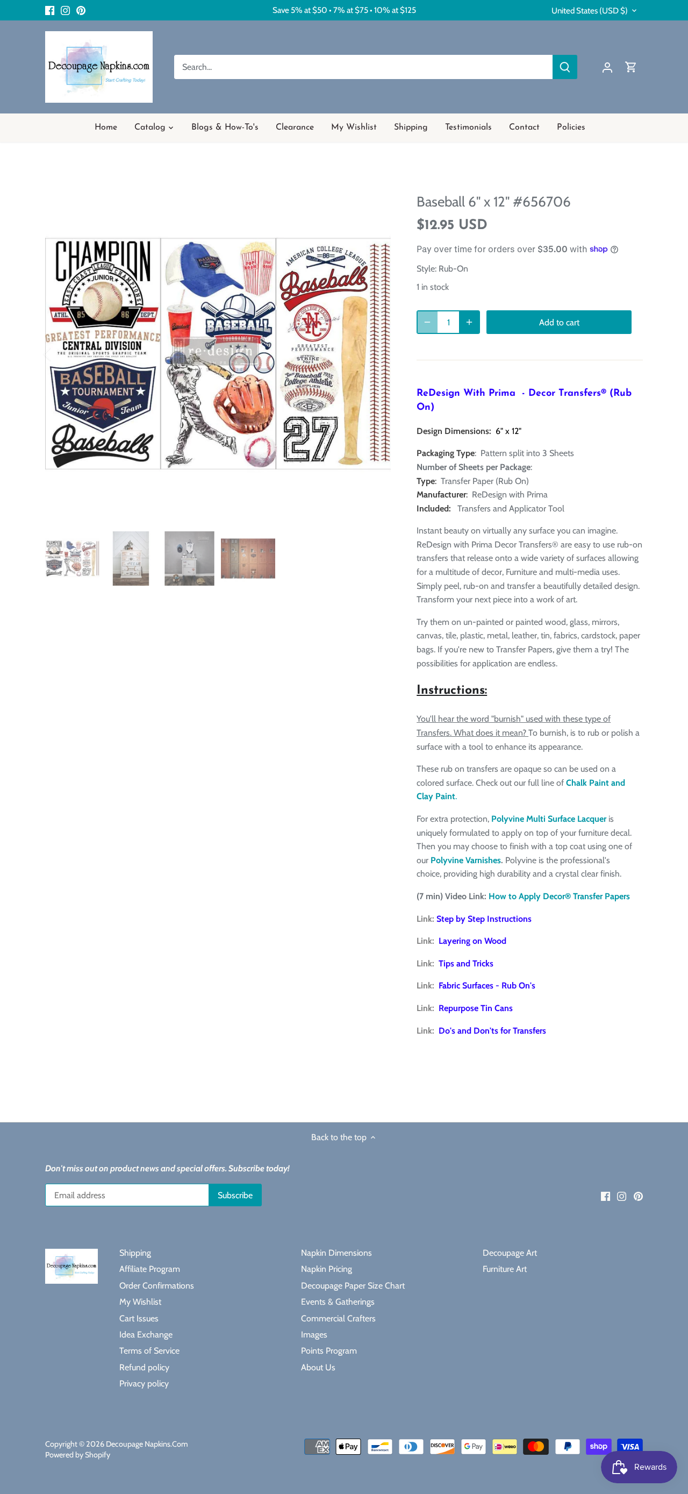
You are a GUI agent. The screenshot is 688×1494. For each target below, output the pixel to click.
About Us (318, 1367)
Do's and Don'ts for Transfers (492, 1031)
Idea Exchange (146, 1334)
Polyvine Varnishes (466, 860)
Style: (426, 269)
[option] (218, 354)
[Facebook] (49, 10)
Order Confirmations (156, 1285)
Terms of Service (149, 1351)
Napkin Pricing (326, 1269)
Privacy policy (144, 1383)
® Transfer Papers (597, 896)
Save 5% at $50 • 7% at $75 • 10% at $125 (344, 10)
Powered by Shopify (77, 1455)
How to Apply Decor (527, 896)
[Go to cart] (631, 67)
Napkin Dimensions (336, 1253)
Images (314, 1334)
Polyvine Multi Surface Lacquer (548, 819)
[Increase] (469, 322)
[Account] (607, 67)
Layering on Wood (472, 941)
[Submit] (565, 67)
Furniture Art (505, 1269)
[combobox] (363, 67)
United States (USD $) (589, 11)
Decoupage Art (510, 1253)
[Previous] (61, 354)
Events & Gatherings (338, 1302)
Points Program (329, 1351)
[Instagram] (65, 10)
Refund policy (144, 1367)
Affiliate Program (149, 1269)
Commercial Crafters (338, 1318)
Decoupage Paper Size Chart (353, 1285)
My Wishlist (140, 1302)
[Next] (375, 354)
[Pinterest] (80, 10)
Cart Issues (139, 1318)
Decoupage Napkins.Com (147, 1444)
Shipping (135, 1253)
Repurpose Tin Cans (476, 1008)
